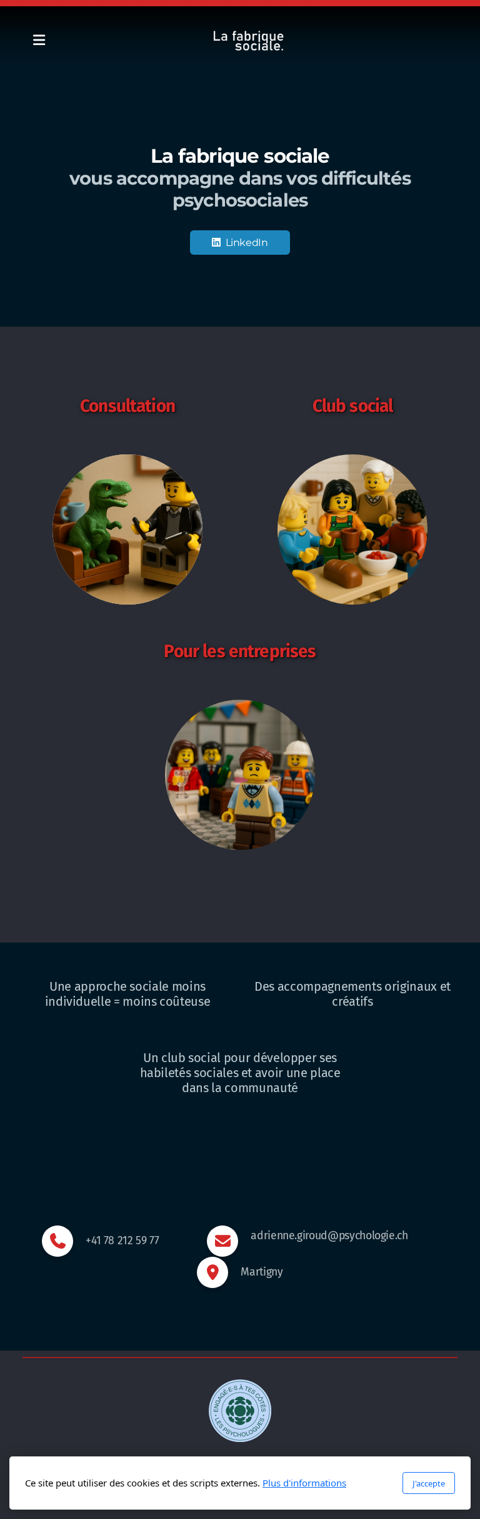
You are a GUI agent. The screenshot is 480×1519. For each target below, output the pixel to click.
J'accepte (428, 1483)
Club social (352, 406)
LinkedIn (247, 242)
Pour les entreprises (240, 651)
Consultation (127, 406)
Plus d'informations (304, 1482)
